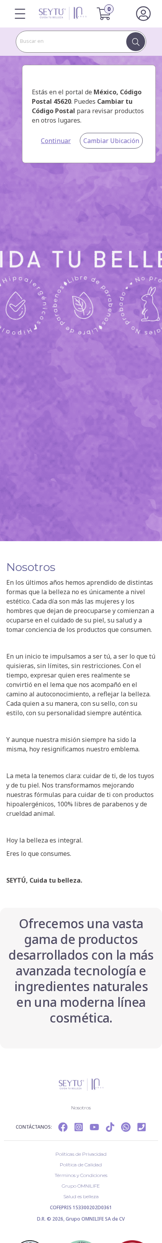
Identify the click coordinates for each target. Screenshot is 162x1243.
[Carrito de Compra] (109, 13)
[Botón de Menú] (20, 14)
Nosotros (81, 1108)
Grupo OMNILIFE (81, 1186)
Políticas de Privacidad (81, 1154)
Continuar (56, 140)
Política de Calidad (81, 1165)
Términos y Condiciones (81, 1175)
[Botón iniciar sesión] (143, 13)
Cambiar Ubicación (111, 140)
